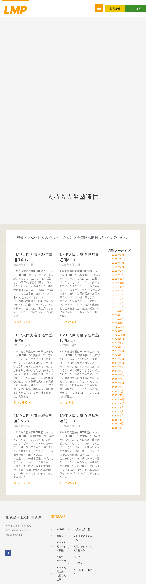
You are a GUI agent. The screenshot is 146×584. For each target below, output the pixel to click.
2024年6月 (117, 351)
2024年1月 (117, 371)
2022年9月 (117, 407)
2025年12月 (118, 278)
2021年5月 (117, 423)
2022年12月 (118, 395)
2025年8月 (117, 295)
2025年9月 (117, 290)
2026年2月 (117, 270)
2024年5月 (117, 355)
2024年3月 (117, 363)
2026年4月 (117, 262)
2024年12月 (118, 327)
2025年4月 (117, 311)
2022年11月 (117, 399)
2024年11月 (118, 331)
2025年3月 (117, 315)
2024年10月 (118, 335)
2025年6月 (117, 303)
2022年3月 (117, 415)
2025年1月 (117, 323)
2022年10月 (118, 403)
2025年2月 (117, 319)
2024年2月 (117, 367)
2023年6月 (117, 383)
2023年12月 (118, 375)
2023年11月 (118, 379)
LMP (15, 10)
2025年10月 (118, 286)
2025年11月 (117, 282)
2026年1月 (117, 274)
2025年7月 (117, 298)
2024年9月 (117, 339)
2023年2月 (117, 387)
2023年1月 (117, 391)
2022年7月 (117, 411)
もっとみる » (21, 321)
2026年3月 (117, 266)
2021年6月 (117, 419)
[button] (99, 8)
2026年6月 (117, 254)
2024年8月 (117, 343)
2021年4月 (117, 427)
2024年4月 (117, 359)
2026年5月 (117, 258)
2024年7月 (117, 347)
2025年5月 (117, 306)
